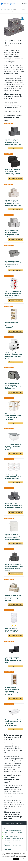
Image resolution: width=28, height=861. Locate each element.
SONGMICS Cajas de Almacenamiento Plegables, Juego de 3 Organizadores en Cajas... (13, 141)
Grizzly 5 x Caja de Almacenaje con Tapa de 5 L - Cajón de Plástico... (13, 630)
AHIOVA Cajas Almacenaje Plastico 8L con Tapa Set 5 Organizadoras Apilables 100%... (13, 355)
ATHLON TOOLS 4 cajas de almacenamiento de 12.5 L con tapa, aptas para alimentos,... (13, 294)
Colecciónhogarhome (7, 9)
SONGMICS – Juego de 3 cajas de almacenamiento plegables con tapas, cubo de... (13, 506)
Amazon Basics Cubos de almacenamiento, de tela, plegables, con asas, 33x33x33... (13, 263)
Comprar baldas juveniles (11, 836)
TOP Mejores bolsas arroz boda (12, 845)
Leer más (21, 859)
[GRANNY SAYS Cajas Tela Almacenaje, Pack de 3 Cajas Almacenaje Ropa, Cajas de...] (14, 587)
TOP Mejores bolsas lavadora (12, 840)
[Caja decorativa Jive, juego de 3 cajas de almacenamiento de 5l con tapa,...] (14, 649)
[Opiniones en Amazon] (14, 626)
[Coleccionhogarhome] (8, 3)
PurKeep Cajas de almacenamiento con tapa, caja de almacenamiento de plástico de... (12, 691)
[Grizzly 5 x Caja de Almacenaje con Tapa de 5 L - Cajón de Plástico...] (14, 618)
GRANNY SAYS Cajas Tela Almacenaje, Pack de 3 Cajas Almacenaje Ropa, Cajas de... (13, 597)
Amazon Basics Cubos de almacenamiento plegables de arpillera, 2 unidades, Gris (13, 386)
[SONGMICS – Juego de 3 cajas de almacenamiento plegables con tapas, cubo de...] (14, 496)
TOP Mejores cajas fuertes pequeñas (14, 838)
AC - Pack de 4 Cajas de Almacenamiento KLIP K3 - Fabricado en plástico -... (13, 476)
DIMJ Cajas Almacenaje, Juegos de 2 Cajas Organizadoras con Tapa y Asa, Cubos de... (13, 172)
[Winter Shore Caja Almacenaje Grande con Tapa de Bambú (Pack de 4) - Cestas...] (14, 406)
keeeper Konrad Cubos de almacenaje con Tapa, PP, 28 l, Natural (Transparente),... (13, 722)
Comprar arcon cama (10, 829)
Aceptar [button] (16, 859)
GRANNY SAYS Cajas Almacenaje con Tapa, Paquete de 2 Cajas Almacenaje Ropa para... (13, 536)
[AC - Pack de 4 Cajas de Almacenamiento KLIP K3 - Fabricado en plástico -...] (14, 467)
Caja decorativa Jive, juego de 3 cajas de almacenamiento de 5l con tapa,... (13, 659)
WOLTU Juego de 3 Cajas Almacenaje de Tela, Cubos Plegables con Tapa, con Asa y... (14, 567)
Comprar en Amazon (16, 148)
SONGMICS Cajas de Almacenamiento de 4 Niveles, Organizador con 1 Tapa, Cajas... (13, 324)
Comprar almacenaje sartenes (12, 830)
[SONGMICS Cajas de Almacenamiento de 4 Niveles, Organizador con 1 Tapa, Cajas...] (14, 314)
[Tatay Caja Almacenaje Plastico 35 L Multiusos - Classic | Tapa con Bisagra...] (14, 436)
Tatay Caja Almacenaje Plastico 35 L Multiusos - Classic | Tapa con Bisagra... (13, 447)
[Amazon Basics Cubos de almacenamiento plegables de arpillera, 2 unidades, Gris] (14, 375)
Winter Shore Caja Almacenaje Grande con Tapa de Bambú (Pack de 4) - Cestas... (13, 416)
